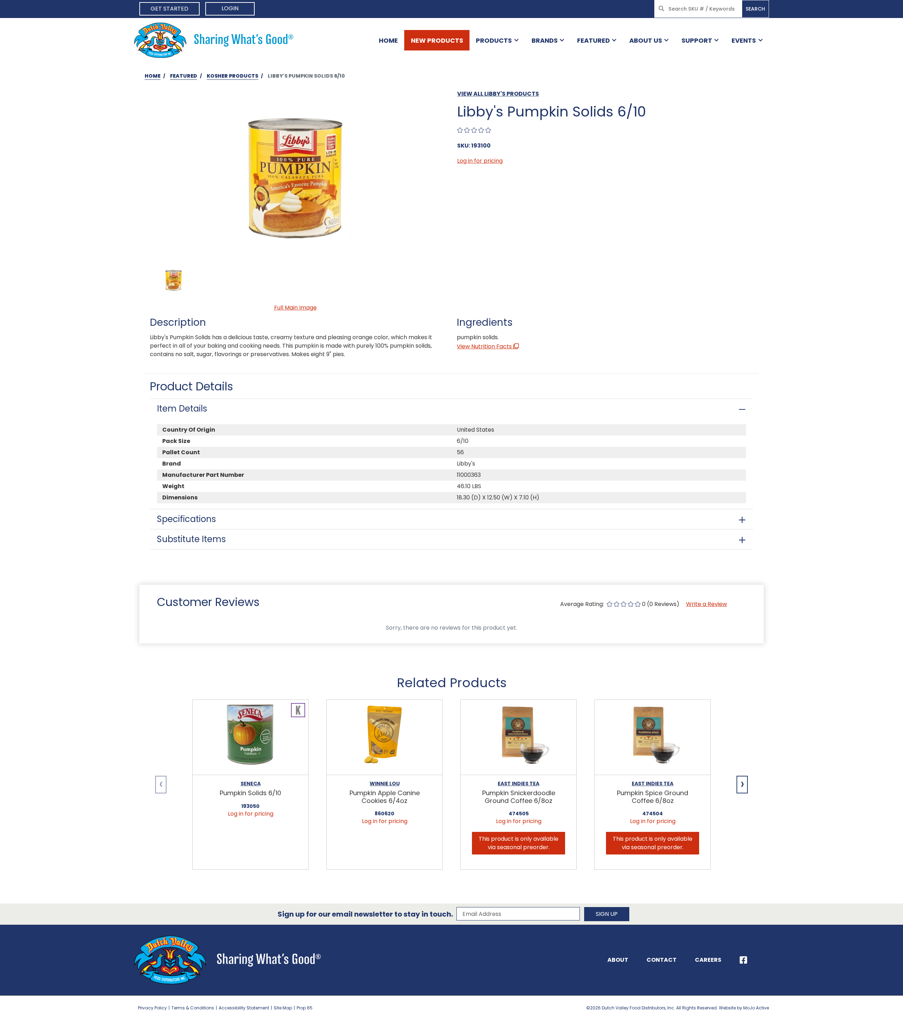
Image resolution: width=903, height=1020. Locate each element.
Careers (708, 960)
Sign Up (607, 914)
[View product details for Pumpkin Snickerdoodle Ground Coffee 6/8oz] (518, 737)
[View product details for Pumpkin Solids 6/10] (250, 737)
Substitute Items (191, 539)
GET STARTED (169, 9)
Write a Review (706, 604)
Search (755, 8)
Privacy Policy (152, 1008)
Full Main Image (295, 308)
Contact (662, 960)
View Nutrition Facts (485, 346)
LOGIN (230, 8)
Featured (593, 40)
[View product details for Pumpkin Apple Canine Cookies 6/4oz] (384, 737)
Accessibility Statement (244, 1008)
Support (696, 40)
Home (388, 40)
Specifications (186, 519)
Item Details (182, 408)
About (617, 960)
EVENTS (744, 40)
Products (494, 40)
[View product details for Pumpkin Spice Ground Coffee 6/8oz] (652, 737)
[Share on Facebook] (743, 960)
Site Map (283, 1008)
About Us (645, 40)
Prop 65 (305, 1008)
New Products (437, 40)
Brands (545, 40)
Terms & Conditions (192, 1008)
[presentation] (160, 784)
